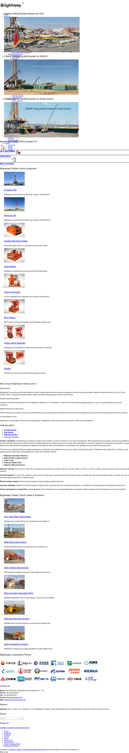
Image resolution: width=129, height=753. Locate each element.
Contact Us (11, 145)
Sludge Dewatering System (16, 644)
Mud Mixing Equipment (15, 54)
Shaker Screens (17, 101)
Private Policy (9, 742)
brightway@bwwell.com (14, 697)
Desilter (7, 368)
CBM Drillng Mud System (15, 542)
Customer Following (11, 437)
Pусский (10, 150)
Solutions (11, 138)
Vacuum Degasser (12, 291)
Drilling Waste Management (16, 567)
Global (10, 147)
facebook (21, 727)
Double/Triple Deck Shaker (16, 240)
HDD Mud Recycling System (16, 618)
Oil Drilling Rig (10, 189)
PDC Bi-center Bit (17, 96)
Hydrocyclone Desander (14, 342)
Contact (7, 143)
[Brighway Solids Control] (12, 9)
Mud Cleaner (10, 317)
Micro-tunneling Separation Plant (18, 593)
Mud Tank (15, 59)
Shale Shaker (10, 266)
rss (1, 727)
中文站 (10, 148)
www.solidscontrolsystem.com (15, 700)
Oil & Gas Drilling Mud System (17, 516)
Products (7, 735)
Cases (6, 737)
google (26, 727)
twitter (4, 727)
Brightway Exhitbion (11, 746)
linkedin (15, 727)
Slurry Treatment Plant (12, 744)
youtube (9, 727)
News (6, 738)
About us (7, 16)
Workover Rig (10, 215)
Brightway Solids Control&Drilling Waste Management (28, 749)
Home (6, 731)
